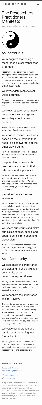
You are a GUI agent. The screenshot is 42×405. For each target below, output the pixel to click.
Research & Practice (14, 3)
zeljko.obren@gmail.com (12, 370)
